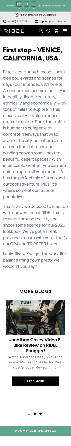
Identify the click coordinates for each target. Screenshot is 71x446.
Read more (35, 381)
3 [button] (40, 414)
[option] (35, 343)
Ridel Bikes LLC (47, 430)
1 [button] (29, 414)
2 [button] (35, 414)
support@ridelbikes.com (53, 21)
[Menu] (64, 30)
